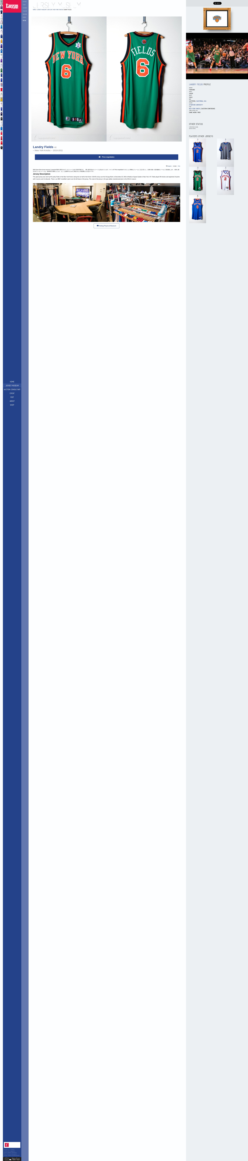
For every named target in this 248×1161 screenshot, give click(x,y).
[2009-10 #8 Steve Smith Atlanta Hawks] (1, 113)
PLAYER (25, 1)
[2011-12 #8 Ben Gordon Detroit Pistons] (1, 80)
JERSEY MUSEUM (12, 385)
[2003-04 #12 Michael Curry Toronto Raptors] (1, 138)
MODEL (24, 17)
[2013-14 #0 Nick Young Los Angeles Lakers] (1, 41)
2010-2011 (49, 9)
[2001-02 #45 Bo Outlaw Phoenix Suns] (1, 7)
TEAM (24, 4)
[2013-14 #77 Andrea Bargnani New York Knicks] (1, 17)
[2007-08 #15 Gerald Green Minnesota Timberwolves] (1, 55)
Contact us (6, 1149)
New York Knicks (58, 9)
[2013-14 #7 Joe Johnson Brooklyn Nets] (1, 12)
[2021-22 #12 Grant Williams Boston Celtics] (1, 2)
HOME (12, 381)
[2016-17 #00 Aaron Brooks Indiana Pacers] (1, 118)
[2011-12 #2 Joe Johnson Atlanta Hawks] (1, 50)
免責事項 (12, 1149)
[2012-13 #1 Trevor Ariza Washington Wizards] (1, 133)
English (169, 166)
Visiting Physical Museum (107, 226)
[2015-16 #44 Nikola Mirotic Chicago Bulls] (1, 84)
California (199, 101)
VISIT (12, 397)
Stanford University (196, 105)
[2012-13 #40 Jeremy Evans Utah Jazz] (1, 94)
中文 (179, 166)
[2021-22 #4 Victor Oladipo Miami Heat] (1, 21)
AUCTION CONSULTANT (12, 389)
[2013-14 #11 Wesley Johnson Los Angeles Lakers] (1, 123)
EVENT (12, 393)
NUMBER (25, 8)
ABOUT (12, 401)
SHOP (12, 405)
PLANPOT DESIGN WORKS (13, 1155)
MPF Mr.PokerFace (12, 1159)
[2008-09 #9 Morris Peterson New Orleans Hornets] (1, 26)
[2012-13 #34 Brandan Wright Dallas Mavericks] (1, 128)
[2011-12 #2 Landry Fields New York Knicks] (1, 75)
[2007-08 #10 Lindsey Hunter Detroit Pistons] (1, 104)
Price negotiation (108, 157)
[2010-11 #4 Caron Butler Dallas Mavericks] (1, 147)
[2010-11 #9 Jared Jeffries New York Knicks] (1, 70)
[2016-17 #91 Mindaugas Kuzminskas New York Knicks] (1, 36)
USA (205, 101)
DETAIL (24, 20)
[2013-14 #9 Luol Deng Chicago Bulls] (1, 89)
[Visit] (70, 202)
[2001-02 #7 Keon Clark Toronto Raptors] (1, 60)
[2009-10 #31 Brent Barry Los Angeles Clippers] (1, 109)
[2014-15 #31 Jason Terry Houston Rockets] (1, 143)
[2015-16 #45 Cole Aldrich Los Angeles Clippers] (1, 31)
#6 (55, 147)
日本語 (174, 166)
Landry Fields (43, 147)
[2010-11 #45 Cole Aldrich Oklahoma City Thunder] (1, 65)
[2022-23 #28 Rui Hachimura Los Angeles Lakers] (1, 99)
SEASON (25, 14)
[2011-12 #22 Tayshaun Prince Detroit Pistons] (1, 46)
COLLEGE (25, 11)
